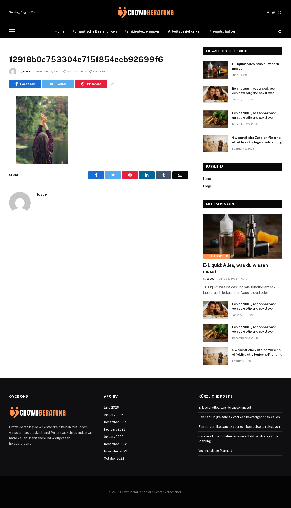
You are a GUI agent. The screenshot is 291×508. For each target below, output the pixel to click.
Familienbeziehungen (142, 31)
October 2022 (114, 458)
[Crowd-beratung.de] (145, 12)
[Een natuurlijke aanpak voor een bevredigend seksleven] (215, 94)
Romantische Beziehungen (94, 31)
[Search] (280, 31)
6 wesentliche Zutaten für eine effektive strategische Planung (257, 140)
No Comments (76, 71)
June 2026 (111, 407)
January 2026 (113, 415)
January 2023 (113, 437)
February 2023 (114, 429)
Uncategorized (216, 256)
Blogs (207, 186)
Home (60, 31)
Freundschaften (222, 31)
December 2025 (115, 422)
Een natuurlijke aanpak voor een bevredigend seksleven (254, 91)
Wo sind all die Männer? (215, 450)
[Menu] (12, 31)
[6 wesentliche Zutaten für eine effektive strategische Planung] (215, 143)
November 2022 (115, 451)
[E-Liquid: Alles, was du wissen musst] (215, 70)
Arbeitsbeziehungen (185, 31)
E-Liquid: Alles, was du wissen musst (255, 66)
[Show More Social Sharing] (112, 84)
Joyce (26, 71)
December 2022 (115, 444)
